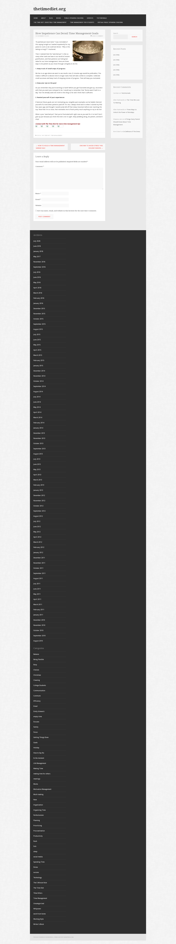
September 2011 (39, 573)
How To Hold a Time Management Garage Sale (50, 147)
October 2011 (38, 568)
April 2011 (37, 599)
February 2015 (38, 360)
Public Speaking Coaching (73, 18)
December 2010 (39, 620)
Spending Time (39, 862)
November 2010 (39, 625)
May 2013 (37, 469)
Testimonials (102, 18)
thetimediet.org (49, 9)
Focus (39, 135)
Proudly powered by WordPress (43, 937)
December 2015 (39, 309)
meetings (36, 779)
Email (38, 199)
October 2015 (38, 319)
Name (38, 193)
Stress (35, 867)
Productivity (38, 836)
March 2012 (37, 542)
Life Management (39, 763)
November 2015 (39, 314)
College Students (39, 685)
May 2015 (37, 345)
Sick (34, 846)
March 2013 (37, 480)
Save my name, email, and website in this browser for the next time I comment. (67, 211)
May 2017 (37, 257)
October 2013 (38, 443)
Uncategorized (38, 903)
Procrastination (39, 831)
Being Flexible (38, 659)
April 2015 (37, 350)
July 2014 (36, 397)
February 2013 (38, 485)
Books (58, 18)
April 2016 (37, 288)
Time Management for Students (82, 22)
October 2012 (38, 506)
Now (35, 800)
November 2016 (39, 262)
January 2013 (38, 490)
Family (35, 727)
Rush (35, 841)
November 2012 (39, 501)
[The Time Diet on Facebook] (38, 127)
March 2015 (37, 355)
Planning (36, 820)
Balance (36, 654)
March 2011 (37, 604)
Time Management (56, 135)
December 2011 (39, 558)
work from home (39, 914)
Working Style (38, 919)
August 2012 (38, 516)
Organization (38, 805)
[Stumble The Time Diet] (54, 127)
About (43, 18)
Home (36, 18)
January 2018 (38, 251)
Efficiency (37, 701)
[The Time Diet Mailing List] (60, 127)
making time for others (41, 774)
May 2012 (37, 532)
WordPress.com (68, 937)
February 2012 (38, 547)
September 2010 (39, 636)
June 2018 (37, 246)
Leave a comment (97, 36)
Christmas (37, 675)
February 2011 (38, 610)
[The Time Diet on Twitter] (43, 127)
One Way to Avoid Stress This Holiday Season (91, 147)
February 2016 (38, 298)
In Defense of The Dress (131, 131)
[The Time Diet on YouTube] (49, 127)
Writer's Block (38, 924)
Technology (37, 878)
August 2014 (38, 392)
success (36, 872)
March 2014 (37, 417)
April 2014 (37, 412)
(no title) (116, 55)
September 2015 (39, 324)
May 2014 (37, 407)
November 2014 (39, 376)
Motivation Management (42, 789)
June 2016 (37, 277)
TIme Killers (37, 893)
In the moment (38, 758)
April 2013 (37, 475)
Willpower (37, 909)
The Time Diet (46, 135)
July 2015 (36, 334)
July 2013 (36, 459)
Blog (51, 18)
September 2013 (39, 449)
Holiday (36, 748)
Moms (35, 784)
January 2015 (38, 366)
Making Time (38, 768)
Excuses (36, 722)
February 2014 (38, 423)
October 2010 (38, 630)
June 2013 (37, 464)
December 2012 (39, 495)
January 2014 (38, 428)
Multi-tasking (38, 794)
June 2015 (37, 340)
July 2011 (36, 584)
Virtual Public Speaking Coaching (110, 22)
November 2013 (39, 438)
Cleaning (36, 680)
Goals (35, 743)
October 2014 (38, 381)
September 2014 (39, 386)
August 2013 (38, 454)
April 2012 (37, 537)
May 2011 (37, 594)
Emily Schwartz (39, 711)
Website (38, 205)
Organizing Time (39, 810)
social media (38, 857)
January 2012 (38, 552)
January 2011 (38, 615)
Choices (36, 670)
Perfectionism (38, 815)
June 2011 (37, 589)
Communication (39, 691)
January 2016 (38, 303)
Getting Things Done (40, 737)
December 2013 (39, 433)
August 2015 (38, 329)
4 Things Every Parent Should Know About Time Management (126, 122)
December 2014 (39, 371)
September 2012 (39, 511)
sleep (35, 852)
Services (90, 18)
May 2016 (37, 282)
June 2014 (37, 402)
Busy (35, 665)
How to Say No (38, 753)
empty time (37, 716)
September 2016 (39, 267)
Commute (37, 696)
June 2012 (37, 527)
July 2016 (36, 272)
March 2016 (37, 293)
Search (115, 33)
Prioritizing (37, 826)
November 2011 (39, 563)
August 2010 (38, 641)
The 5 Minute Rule (40, 883)
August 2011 (38, 578)
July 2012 (36, 521)
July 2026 (36, 241)
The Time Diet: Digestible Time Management (50, 22)
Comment (39, 166)
